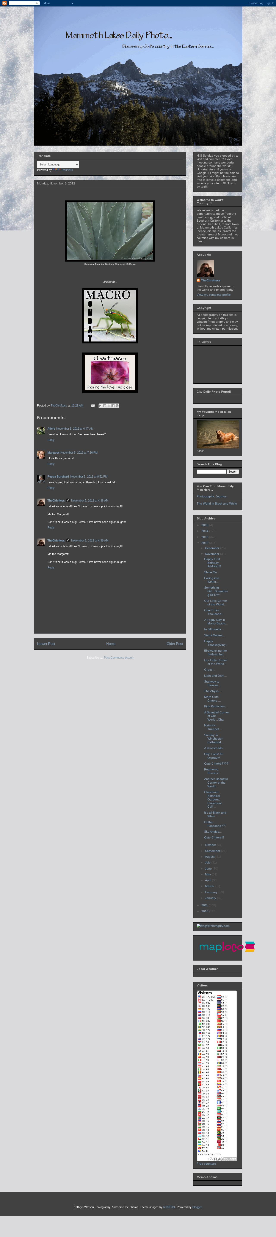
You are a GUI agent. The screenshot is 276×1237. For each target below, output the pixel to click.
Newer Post (46, 644)
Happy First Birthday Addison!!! (212, 562)
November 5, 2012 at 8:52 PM (89, 476)
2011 (205, 905)
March (210, 886)
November (212, 554)
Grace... (209, 669)
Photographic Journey (212, 496)
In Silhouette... (214, 629)
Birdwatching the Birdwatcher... (215, 652)
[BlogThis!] (105, 405)
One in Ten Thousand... (214, 612)
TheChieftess (56, 500)
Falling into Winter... (211, 579)
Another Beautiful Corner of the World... (216, 782)
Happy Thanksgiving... (216, 642)
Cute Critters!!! (214, 837)
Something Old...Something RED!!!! (216, 591)
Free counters (206, 1163)
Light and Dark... (215, 675)
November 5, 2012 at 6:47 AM (75, 428)
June (209, 868)
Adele (51, 428)
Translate (67, 169)
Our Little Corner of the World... (215, 602)
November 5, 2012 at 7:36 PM (79, 452)
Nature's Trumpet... (212, 727)
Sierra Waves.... (215, 635)
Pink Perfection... (215, 706)
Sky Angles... (213, 831)
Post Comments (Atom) (118, 657)
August (210, 856)
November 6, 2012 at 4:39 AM (89, 540)
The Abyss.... (213, 691)
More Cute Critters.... (212, 698)
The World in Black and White (217, 503)
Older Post (175, 644)
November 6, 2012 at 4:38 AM (89, 500)
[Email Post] (93, 405)
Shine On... (212, 572)
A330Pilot (169, 1207)
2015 (205, 525)
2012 (205, 543)
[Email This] (101, 405)
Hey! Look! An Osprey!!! (213, 755)
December (212, 548)
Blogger (197, 1207)
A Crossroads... (214, 748)
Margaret (53, 452)
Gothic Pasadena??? (215, 823)
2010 (205, 911)
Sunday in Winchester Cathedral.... (214, 738)
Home (111, 644)
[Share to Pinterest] (117, 405)
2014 (205, 531)
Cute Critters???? (216, 763)
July (208, 862)
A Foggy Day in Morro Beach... (216, 621)
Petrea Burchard (58, 476)
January (211, 898)
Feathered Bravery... (212, 771)
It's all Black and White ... (215, 814)
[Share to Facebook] (113, 405)
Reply (51, 439)
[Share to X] (109, 405)
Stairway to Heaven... (212, 683)
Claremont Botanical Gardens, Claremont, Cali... (213, 799)
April (208, 880)
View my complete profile (214, 294)
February (211, 892)
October (211, 844)
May (208, 874)
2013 (205, 537)
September (213, 851)
